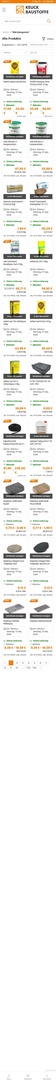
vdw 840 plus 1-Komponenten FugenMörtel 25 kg (11, 143)
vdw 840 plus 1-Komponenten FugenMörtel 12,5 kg (39, 143)
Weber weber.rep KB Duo (14, 82)
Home (6, 32)
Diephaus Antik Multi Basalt (12, 502)
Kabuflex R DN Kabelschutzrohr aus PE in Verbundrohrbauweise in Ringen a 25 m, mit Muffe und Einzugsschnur (14, 442)
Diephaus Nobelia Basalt (41, 621)
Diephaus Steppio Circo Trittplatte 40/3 (13, 562)
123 (28, 667)
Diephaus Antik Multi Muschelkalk (39, 502)
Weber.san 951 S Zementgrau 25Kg (11, 382)
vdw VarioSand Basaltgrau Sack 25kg (12, 262)
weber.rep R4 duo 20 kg (40, 321)
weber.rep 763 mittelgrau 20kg (14, 322)
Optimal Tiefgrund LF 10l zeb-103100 (41, 442)
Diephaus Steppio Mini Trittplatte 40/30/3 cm (40, 562)
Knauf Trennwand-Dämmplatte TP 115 (39, 203)
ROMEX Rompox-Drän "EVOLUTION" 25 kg (39, 83)
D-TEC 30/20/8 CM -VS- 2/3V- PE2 (40, 382)
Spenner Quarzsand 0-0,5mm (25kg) (13, 203)
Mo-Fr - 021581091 (44, 1)
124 (34, 667)
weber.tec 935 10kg (39, 261)
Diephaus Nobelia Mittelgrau (11, 622)
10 (17, 667)
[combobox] (41, 45)
